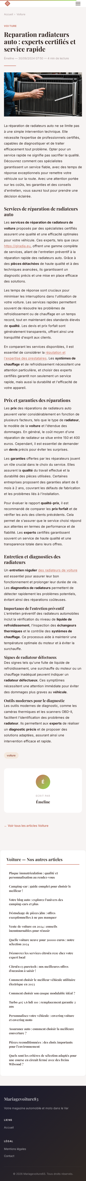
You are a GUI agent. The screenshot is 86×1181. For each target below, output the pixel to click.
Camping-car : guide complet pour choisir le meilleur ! (40, 888)
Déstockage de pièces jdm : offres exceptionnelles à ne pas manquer (33, 915)
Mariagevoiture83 (21, 1099)
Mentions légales (15, 1149)
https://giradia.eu (17, 246)
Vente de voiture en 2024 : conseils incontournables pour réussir (33, 928)
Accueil (8, 14)
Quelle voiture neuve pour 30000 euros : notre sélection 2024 (41, 942)
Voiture (21, 14)
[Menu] (78, 3)
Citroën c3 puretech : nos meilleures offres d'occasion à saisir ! (38, 968)
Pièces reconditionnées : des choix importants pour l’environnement (41, 1044)
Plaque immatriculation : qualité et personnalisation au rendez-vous (33, 875)
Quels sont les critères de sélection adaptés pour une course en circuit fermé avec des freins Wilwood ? (43, 1059)
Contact (9, 1156)
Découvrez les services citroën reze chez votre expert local (41, 955)
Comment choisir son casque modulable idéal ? (42, 993)
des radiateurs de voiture (57, 570)
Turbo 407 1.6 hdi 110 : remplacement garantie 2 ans (42, 1004)
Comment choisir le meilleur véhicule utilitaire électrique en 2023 (42, 982)
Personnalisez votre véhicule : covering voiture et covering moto (41, 1018)
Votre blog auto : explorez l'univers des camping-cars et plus (36, 902)
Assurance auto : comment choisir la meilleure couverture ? (41, 1031)
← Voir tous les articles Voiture (26, 826)
